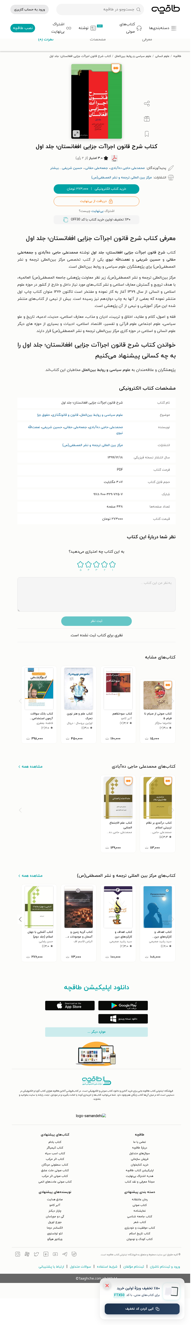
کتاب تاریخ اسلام (139, 1233)
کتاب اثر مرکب (55, 1159)
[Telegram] (64, 1255)
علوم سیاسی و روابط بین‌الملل (133, 56)
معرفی (147, 39)
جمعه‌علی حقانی (75, 427)
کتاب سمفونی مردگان (55, 1165)
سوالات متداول (80, 1267)
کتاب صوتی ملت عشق (55, 1170)
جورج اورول (55, 1222)
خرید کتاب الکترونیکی (96, 189)
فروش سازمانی (139, 1159)
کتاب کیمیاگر (55, 1148)
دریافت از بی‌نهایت (93, 201)
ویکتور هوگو (54, 1239)
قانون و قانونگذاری (65, 415)
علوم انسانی (162, 56)
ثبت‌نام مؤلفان (133, 1267)
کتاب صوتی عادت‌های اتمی (55, 1182)
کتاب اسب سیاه (55, 1153)
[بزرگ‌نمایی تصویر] (76, 133)
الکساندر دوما (55, 1228)
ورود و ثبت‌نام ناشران (165, 1267)
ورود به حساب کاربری (29, 9)
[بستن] (107, 1285)
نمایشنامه (139, 1211)
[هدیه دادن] (147, 119)
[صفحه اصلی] (166, 9)
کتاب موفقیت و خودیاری (140, 1228)
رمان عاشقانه (140, 1199)
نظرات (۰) (45, 39)
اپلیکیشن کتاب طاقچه (140, 1170)
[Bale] (74, 1255)
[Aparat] (27, 1255)
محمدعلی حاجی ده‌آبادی (106, 427)
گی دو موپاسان (55, 1216)
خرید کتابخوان (140, 1165)
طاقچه (177, 56)
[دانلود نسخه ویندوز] (123, 1019)
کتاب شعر (139, 1222)
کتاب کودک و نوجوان (140, 1239)
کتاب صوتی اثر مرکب (55, 1176)
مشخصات (98, 39)
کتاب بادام (54, 1142)
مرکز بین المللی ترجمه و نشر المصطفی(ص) (92, 445)
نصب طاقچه (23, 28)
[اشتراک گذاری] (147, 103)
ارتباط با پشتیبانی (51, 1267)
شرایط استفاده (107, 1267)
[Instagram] (17, 1255)
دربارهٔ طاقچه (139, 1148)
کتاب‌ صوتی (140, 1205)
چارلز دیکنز (54, 1211)
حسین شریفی (52, 427)
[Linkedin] (46, 1255)
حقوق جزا (43, 415)
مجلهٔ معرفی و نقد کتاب (140, 1182)
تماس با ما (139, 1142)
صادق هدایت (55, 1199)
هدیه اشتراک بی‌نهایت (139, 1176)
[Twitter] (36, 1255)
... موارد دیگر (96, 1032)
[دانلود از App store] (70, 1005)
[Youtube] (55, 1255)
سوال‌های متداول (139, 1153)
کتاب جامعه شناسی (139, 1216)
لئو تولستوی (55, 1233)
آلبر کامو (54, 1205)
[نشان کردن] (147, 134)
